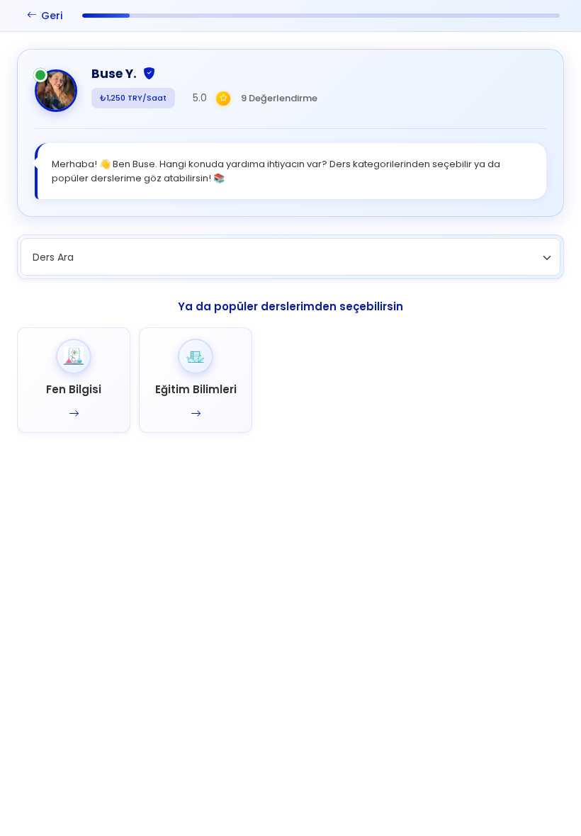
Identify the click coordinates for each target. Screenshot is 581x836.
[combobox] (290, 257)
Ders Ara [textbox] (53, 257)
